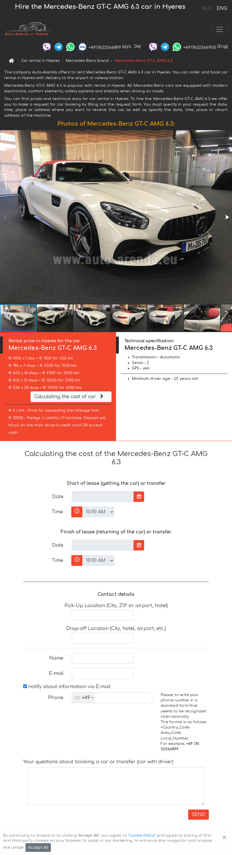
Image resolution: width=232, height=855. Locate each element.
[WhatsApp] (70, 46)
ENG (222, 8)
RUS (207, 8)
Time (57, 511)
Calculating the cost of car (65, 396)
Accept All (38, 847)
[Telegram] (58, 46)
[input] (103, 496)
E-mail (56, 673)
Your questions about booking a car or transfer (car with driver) (98, 761)
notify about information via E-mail (68, 686)
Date (57, 496)
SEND (198, 814)
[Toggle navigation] (219, 29)
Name (56, 658)
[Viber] (46, 46)
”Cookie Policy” (142, 835)
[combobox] (83, 698)
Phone (55, 697)
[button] (226, 217)
